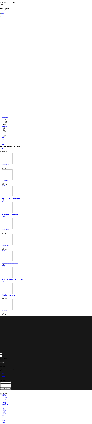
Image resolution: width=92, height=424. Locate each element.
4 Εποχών (6, 401)
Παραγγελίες (3, 10)
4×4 (3, 120)
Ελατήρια (3, 137)
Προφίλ (3, 373)
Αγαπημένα (3, 11)
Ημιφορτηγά (4, 124)
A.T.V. (4, 127)
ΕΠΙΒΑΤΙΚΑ (4, 135)
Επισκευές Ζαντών (4, 377)
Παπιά (4, 412)
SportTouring (4, 131)
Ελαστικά (3, 140)
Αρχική (3, 139)
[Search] (0, 16)
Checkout (4, 394)
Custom (4, 128)
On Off (4, 130)
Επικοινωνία (3, 142)
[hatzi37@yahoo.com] (46, 356)
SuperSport (4, 132)
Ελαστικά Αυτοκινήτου (5, 117)
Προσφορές (2, 144)
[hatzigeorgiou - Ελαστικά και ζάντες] (2, 13)
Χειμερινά (6, 119)
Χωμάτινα (6, 122)
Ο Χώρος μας (3, 376)
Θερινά (5, 118)
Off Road (4, 129)
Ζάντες (3, 134)
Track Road (4, 133)
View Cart (2, 394)
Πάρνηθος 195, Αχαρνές (5, 9)
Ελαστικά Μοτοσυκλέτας (5, 126)
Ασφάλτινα (6, 121)
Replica (4, 136)
